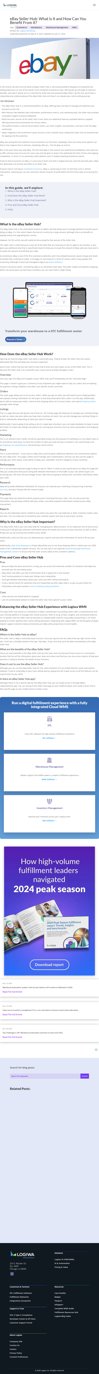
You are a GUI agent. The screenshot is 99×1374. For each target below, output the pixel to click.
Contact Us (14, 1345)
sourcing (3, 489)
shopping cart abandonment (14, 445)
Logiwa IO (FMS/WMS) (64, 1259)
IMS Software (48, 820)
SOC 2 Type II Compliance (21, 1315)
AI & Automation (62, 1263)
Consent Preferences (19, 1357)
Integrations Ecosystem (20, 1301)
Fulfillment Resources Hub (66, 1312)
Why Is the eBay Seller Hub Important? (27, 200)
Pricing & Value (61, 1267)
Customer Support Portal (21, 1322)
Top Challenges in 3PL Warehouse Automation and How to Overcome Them (33, 1033)
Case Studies (60, 1293)
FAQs (10, 209)
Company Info (16, 1341)
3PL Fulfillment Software (21, 1293)
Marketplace (36, 27)
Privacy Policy (16, 1353)
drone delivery (55, 262)
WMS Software (48, 779)
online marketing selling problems (44, 586)
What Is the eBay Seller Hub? (22, 190)
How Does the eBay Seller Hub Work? (26, 195)
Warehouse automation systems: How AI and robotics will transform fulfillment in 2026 (37, 987)
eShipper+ (59, 1304)
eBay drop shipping (19, 545)
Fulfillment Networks (19, 1297)
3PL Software (48, 738)
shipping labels (89, 401)
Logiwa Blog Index (63, 1316)
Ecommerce (22, 27)
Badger (58, 1297)
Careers (13, 1349)
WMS (74, 27)
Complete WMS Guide (64, 1308)
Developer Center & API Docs (22, 1319)
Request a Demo (14, 339)
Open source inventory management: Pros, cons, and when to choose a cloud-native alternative (40, 1010)
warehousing (71, 548)
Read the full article (12, 991)
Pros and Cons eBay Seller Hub (23, 204)
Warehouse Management (57, 27)
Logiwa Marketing (27, 31)
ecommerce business (33, 169)
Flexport (58, 1301)
